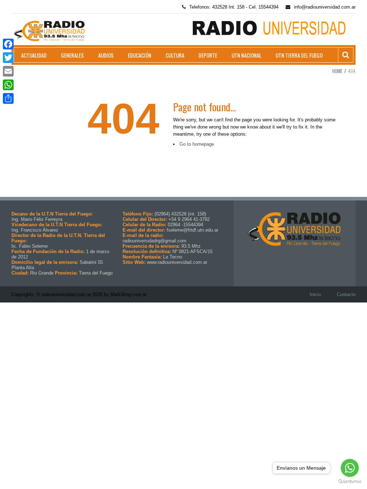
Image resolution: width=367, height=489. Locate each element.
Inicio (315, 294)
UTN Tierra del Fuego (299, 55)
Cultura (175, 55)
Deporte (208, 55)
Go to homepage (197, 144)
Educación (139, 55)
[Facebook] (8, 44)
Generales (72, 55)
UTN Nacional (246, 55)
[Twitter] (8, 57)
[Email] (8, 71)
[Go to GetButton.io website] (349, 481)
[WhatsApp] (8, 85)
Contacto (346, 294)
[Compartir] (8, 98)
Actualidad (34, 55)
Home (337, 70)
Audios (106, 55)
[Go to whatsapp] (350, 468)
